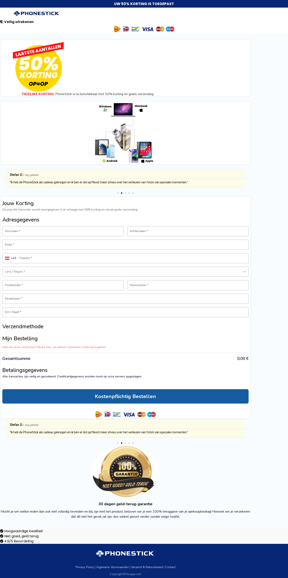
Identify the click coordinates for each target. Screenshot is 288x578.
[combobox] (13, 258)
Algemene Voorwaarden (112, 567)
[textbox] (125, 272)
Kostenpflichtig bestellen (125, 396)
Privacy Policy (85, 567)
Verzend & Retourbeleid (147, 567)
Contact (170, 567)
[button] (4, 178)
